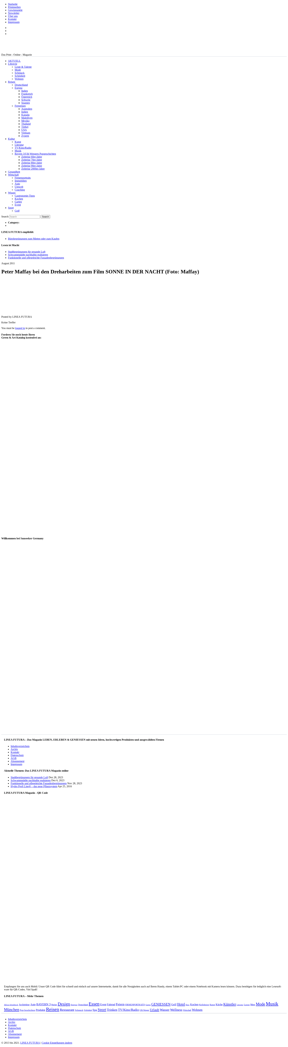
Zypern (25, 135)
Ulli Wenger (144, 1010)
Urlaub (154, 1010)
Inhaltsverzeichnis (20, 746)
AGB (13, 758)
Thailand (26, 123)
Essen (94, 1003)
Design (64, 1004)
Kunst (18, 141)
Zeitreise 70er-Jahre (31, 159)
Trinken (112, 1010)
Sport (11, 207)
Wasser (165, 1010)
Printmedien (14, 7)
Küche (219, 1004)
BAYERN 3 (43, 1004)
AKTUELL (14, 60)
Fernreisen (20, 105)
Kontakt (12, 19)
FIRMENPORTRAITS (135, 1004)
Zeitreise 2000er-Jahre (33, 168)
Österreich (26, 96)
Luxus (247, 1004)
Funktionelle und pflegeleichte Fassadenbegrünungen (36, 257)
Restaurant (67, 1010)
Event (18, 204)
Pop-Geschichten (27, 1010)
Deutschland (21, 84)
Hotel (181, 1004)
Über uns (13, 16)
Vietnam (25, 132)
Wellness (176, 1010)
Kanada (25, 114)
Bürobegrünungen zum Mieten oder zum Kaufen (33, 238)
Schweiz (25, 99)
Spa (94, 1010)
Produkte (40, 1010)
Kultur (11, 138)
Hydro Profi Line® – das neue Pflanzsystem (34, 786)
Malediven (26, 117)
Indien (24, 111)
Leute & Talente (23, 66)
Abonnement (17, 761)
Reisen (11, 81)
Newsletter (13, 13)
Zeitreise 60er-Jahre (31, 156)
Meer (252, 1004)
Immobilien (21, 180)
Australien (26, 108)
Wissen (12, 192)
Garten (18, 201)
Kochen (19, 198)
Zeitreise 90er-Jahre (31, 165)
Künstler (229, 1004)
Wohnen (19, 78)
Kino (188, 1005)
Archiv (14, 749)
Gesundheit (14, 171)
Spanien (25, 102)
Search (4, 216)
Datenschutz (17, 755)
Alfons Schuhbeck (11, 1005)
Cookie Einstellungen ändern (57, 1042)
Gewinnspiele (15, 10)
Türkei (24, 126)
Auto (17, 183)
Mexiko (25, 120)
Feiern (120, 1004)
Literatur (19, 144)
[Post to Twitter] (6, 311)
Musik (18, 150)
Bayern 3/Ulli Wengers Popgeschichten (35, 153)
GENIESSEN (160, 1004)
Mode (18, 69)
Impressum (14, 22)
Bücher (54, 1005)
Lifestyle (12, 63)
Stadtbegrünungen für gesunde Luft (26, 251)
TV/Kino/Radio (23, 147)
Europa (18, 87)
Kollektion (204, 1004)
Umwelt (19, 186)
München (11, 1009)
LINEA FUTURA (30, 1042)
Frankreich (27, 93)
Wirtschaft (13, 174)
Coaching (20, 189)
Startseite (13, 4)
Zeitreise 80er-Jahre (31, 162)
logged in (20, 328)
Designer (74, 1005)
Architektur (24, 1004)
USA (24, 129)
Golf (17, 210)
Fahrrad (111, 1004)
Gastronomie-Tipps (25, 195)
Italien (24, 90)
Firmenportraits (23, 177)
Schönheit (20, 75)
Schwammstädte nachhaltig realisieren (28, 254)
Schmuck (19, 72)
